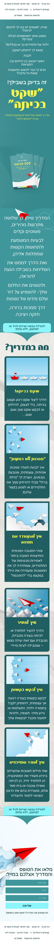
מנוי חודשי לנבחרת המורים (17, 4)
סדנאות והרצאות (32, 15)
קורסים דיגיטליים (41, 9)
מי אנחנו (35, 4)
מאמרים (18, 15)
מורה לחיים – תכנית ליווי (16, 9)
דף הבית (46, 4)
